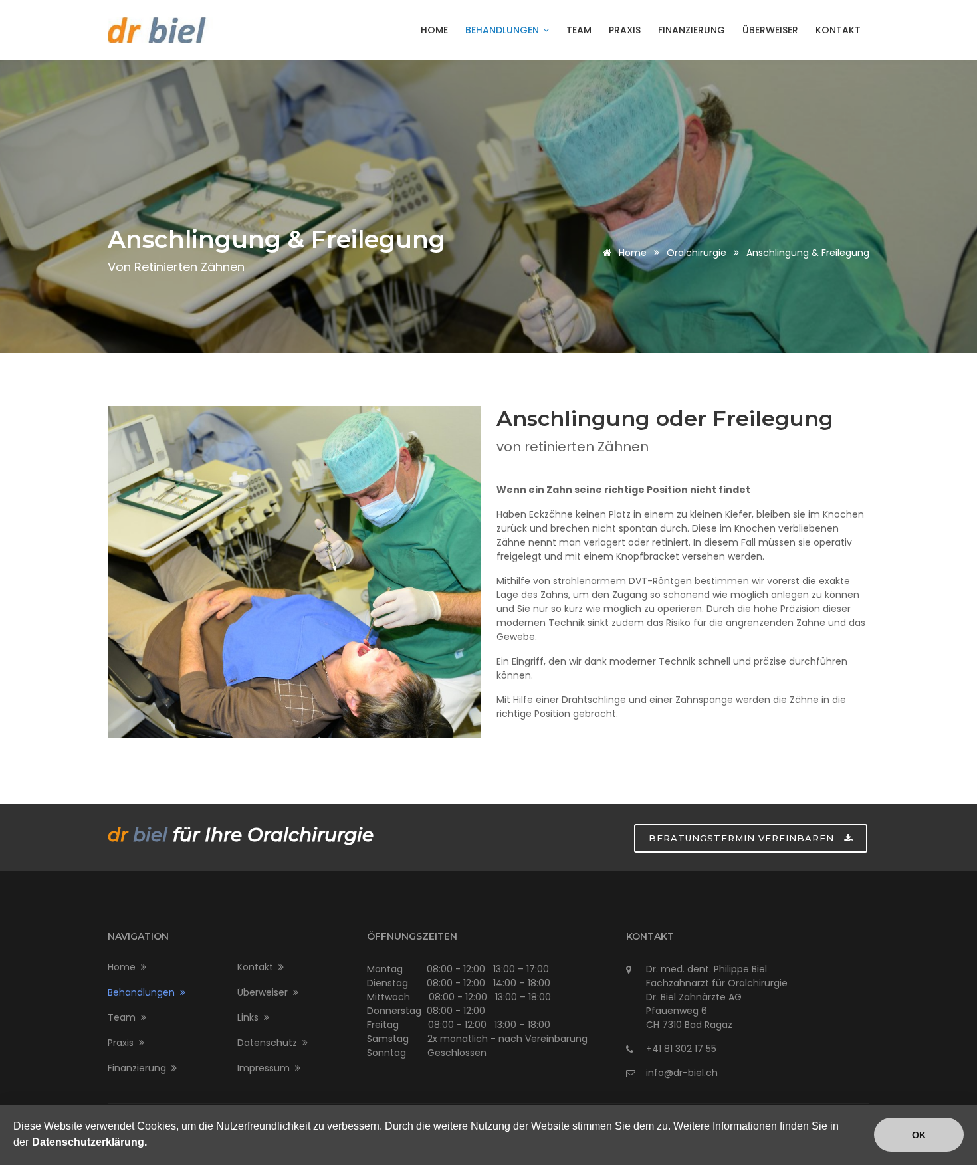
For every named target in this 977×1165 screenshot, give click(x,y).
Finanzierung (691, 30)
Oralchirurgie (696, 252)
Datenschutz (269, 1042)
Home (434, 30)
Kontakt (838, 30)
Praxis (625, 30)
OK (919, 1135)
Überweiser (770, 30)
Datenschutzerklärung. (89, 1142)
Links (250, 1017)
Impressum (266, 1068)
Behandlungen (503, 30)
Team (579, 30)
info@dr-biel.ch (682, 1072)
